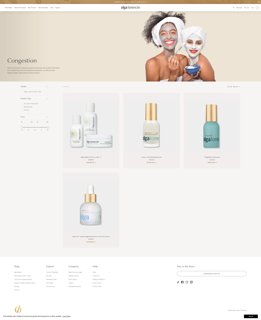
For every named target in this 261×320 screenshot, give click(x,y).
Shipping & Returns (99, 279)
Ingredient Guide (51, 279)
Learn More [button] (66, 316)
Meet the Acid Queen (75, 272)
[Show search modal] (234, 7)
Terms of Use (97, 283)
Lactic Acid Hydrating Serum (151, 157)
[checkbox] (35, 91)
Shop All (16, 290)
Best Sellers (8, 8)
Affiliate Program (74, 276)
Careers (71, 283)
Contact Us (96, 276)
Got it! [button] (251, 316)
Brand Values (73, 279)
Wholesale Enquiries (75, 286)
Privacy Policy (97, 286)
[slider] (22, 127)
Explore (57, 8)
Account (246, 8)
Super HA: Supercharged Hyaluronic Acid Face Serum (91, 237)
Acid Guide (49, 283)
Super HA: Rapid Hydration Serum (25, 283)
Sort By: (229, 87)
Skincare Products (20, 8)
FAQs (94, 272)
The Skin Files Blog (52, 272)
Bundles (16, 286)
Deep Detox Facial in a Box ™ (91, 157)
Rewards (239, 8)
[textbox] (27, 122)
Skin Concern (32, 8)
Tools (51, 8)
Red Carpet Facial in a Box (22, 276)
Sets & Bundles (43, 8)
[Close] (258, 2)
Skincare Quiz (50, 286)
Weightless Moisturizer (212, 157)
